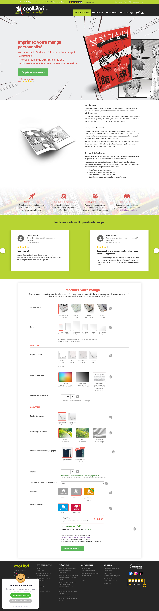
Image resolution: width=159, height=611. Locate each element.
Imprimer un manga (65, 596)
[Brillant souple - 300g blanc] (62, 416)
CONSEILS (108, 565)
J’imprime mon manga (32, 72)
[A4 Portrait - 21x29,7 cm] (76, 326)
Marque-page (40, 586)
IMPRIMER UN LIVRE (44, 565)
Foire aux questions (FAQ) (112, 575)
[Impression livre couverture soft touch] (99, 433)
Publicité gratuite (86, 575)
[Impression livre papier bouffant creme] (82, 355)
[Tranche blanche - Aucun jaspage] (67, 452)
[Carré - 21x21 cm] (93, 327)
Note (20, 81)
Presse (83, 581)
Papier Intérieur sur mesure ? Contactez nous (71, 367)
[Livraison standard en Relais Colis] (76, 492)
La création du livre (109, 578)
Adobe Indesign (92, 339)
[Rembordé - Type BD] (76, 309)
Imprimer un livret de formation (68, 575)
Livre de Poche (40, 581)
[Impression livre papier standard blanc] (62, 355)
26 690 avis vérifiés (88, 2)
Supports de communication (90, 573)
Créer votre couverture (43, 591)
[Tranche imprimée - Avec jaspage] (80, 452)
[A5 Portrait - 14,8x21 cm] (85, 327)
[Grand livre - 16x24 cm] (68, 327)
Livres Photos (40, 570)
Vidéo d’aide (108, 573)
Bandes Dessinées (42, 575)
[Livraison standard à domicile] (63, 492)
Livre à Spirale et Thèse (43, 578)
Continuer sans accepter (20, 606)
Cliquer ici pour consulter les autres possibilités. (76, 537)
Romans (38, 568)
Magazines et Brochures (43, 573)
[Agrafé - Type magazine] (89, 309)
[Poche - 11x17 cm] (61, 328)
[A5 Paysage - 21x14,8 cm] (102, 328)
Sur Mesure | (119, 2)
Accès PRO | (128, 2)
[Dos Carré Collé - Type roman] (63, 309)
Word (83, 339)
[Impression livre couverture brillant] (65, 433)
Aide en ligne (108, 570)
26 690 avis (137, 584)
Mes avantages (18, 573)
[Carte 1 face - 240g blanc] (72, 416)
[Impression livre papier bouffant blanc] (72, 355)
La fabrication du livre (110, 581)
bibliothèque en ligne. (129, 210)
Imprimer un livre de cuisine (67, 568)
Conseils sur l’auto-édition (112, 568)
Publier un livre (85, 568)
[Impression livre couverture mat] (82, 433)
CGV (15, 575)
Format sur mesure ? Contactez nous (69, 341)
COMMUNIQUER (87, 565)
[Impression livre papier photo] (93, 355)
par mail (32, 2)
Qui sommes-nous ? (20, 570)
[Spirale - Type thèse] (102, 309)
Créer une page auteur (88, 570)
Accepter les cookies (21, 595)
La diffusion (107, 583)
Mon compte (139, 2)
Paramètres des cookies (21, 601)
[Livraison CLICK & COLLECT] (89, 492)
